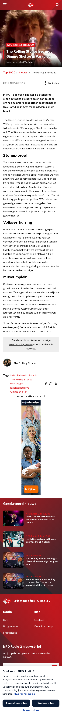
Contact (39, 620)
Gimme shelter (18, 391)
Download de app (44, 626)
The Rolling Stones (21, 379)
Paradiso (33, 375)
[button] (5, 5)
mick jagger (16, 383)
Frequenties (10, 633)
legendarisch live (19, 387)
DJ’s (5, 620)
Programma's (10, 626)
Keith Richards (18, 375)
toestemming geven (21, 344)
